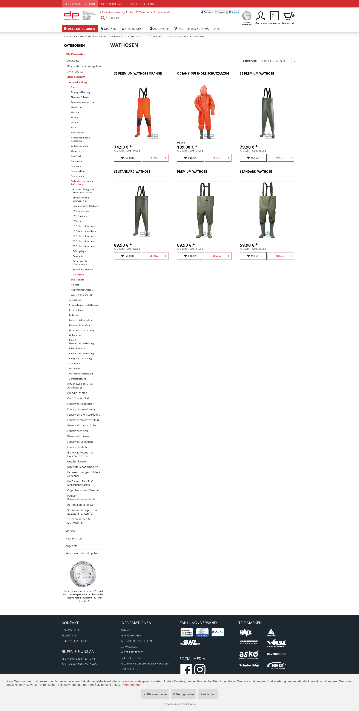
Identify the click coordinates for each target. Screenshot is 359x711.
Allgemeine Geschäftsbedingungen (145, 663)
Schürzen (76, 166)
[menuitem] (169, 15)
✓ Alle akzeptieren (155, 694)
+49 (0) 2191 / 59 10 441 (81, 658)
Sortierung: (250, 60)
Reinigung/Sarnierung (80, 358)
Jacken (74, 122)
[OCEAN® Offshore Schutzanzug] (204, 112)
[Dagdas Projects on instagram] (199, 669)
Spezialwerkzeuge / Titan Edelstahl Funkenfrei (83, 511)
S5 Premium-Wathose (257, 73)
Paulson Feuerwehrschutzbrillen (82, 497)
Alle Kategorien (75, 54)
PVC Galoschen (81, 210)
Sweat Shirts (77, 279)
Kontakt (126, 630)
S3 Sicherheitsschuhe (84, 241)
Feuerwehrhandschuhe (81, 425)
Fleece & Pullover (80, 97)
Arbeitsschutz (76, 77)
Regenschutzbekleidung (81, 353)
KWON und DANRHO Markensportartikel (80, 483)
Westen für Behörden (82, 294)
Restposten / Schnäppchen (84, 66)
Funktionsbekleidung (79, 325)
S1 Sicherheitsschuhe (84, 226)
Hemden (75, 112)
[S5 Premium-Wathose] (267, 112)
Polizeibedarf (113, 3)
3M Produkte (75, 71)
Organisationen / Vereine (83, 490)
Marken (70, 531)
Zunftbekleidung (77, 378)
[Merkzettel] (274, 15)
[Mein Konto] (261, 15)
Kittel (73, 127)
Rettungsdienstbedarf (81, 504)
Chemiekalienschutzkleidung (84, 304)
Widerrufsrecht (131, 652)
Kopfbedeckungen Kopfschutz (80, 139)
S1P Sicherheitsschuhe (84, 231)
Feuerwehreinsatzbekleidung (85, 420)
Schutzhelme (78, 176)
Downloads (129, 646)
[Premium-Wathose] (204, 210)
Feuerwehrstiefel (77, 447)
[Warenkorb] (288, 15)
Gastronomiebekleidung (81, 330)
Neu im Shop (73, 538)
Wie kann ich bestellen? (137, 641)
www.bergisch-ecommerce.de (181, 704)
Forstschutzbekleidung (81, 320)
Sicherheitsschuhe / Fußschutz (82, 183)
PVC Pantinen (80, 216)
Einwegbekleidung (80, 92)
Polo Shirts (76, 156)
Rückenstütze (78, 161)
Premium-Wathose (192, 172)
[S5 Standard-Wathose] (141, 210)
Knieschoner (77, 132)
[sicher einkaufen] (247, 15)
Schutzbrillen (78, 171)
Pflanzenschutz (77, 348)
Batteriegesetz (131, 658)
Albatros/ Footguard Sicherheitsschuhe (83, 191)
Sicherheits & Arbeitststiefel (80, 263)
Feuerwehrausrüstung (81, 409)
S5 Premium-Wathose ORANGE (138, 73)
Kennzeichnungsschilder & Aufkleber (84, 474)
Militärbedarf (142, 3)
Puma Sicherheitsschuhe (86, 205)
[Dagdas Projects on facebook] (186, 669)
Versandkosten (131, 635)
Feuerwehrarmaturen (80, 403)
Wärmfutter (75, 368)
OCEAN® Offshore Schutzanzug (203, 73)
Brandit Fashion (77, 393)
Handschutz (77, 107)
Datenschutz (129, 669)
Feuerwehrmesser (78, 436)
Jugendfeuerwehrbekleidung (85, 467)
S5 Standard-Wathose (132, 172)
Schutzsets (74, 363)
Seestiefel (78, 256)
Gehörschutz (75, 335)
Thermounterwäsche (82, 289)
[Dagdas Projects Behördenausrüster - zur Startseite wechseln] (80, 15)
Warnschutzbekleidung (81, 373)
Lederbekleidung (79, 145)
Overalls (75, 150)
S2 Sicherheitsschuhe (84, 236)
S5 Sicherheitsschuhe (84, 246)
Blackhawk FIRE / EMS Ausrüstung (80, 385)
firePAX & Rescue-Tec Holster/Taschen (80, 454)
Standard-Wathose (256, 172)
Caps (73, 87)
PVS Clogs (78, 221)
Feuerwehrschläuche (80, 441)
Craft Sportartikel (78, 398)
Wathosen (78, 274)
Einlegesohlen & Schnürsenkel (81, 199)
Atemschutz (75, 299)
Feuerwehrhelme (78, 431)
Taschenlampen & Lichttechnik (78, 520)
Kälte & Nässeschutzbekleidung (81, 342)
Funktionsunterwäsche (82, 102)
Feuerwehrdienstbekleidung (85, 414)
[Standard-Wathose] (267, 210)
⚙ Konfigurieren (183, 694)
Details (154, 157)
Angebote (73, 60)
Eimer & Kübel (76, 309)
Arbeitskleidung (78, 82)
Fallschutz (74, 315)
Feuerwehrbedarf (80, 3)
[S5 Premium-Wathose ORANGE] (141, 112)
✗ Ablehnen (207, 694)
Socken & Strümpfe (83, 269)
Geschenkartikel (77, 461)
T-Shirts (75, 284)
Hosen (74, 117)
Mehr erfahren (132, 684)
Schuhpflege (79, 251)
